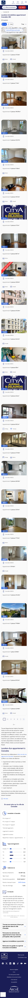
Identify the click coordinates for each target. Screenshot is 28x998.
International (14, 979)
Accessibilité (14, 982)
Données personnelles (14, 974)
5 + (14, 724)
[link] (14, 30)
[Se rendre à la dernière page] (24, 719)
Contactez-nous (22, 957)
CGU (14, 972)
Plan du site (21, 955)
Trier (22, 24)
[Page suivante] (20, 719)
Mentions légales (14, 969)
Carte (11, 24)
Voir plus (5, 798)
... (1, 12)
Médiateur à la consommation (14, 977)
